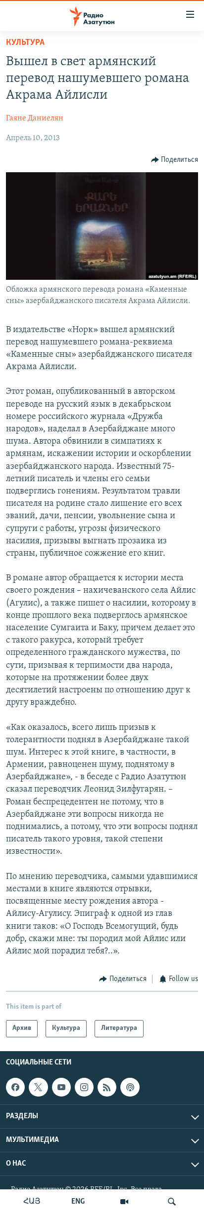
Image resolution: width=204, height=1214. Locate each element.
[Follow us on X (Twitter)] (38, 1087)
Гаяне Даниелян (34, 118)
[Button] (175, 159)
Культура (25, 42)
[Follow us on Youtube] (61, 1087)
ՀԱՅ (32, 1202)
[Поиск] (172, 1201)
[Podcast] (129, 1087)
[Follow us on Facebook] (15, 1087)
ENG (78, 1202)
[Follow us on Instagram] (84, 1087)
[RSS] (107, 1087)
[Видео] (124, 1201)
